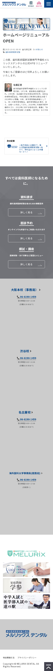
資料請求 (31, 6)
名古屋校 (25, 412)
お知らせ (39, 49)
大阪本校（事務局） (24, 290)
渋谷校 (24, 351)
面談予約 (39, 6)
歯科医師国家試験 (12, 52)
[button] (48, 4)
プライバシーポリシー (27, 657)
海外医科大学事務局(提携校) (24, 473)
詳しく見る (26, 212)
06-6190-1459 (28, 296)
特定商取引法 (8, 657)
